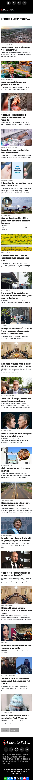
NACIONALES (6, 757)
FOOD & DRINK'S (6, 763)
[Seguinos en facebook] (9, 3)
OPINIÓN (18, 755)
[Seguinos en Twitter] (19, 3)
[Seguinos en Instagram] (14, 3)
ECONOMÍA (14, 757)
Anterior (5, 730)
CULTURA (5, 761)
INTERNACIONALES (7, 759)
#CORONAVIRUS (25, 759)
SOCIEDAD (5, 755)
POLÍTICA (12, 755)
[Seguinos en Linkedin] (27, 749)
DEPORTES (21, 757)
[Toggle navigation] (29, 10)
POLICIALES (26, 755)
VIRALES (17, 759)
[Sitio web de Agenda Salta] (7, 10)
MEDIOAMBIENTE (14, 761)
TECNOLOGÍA (24, 761)
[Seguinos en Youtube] (24, 3)
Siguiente (14, 730)
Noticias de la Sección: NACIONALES (15, 18)
